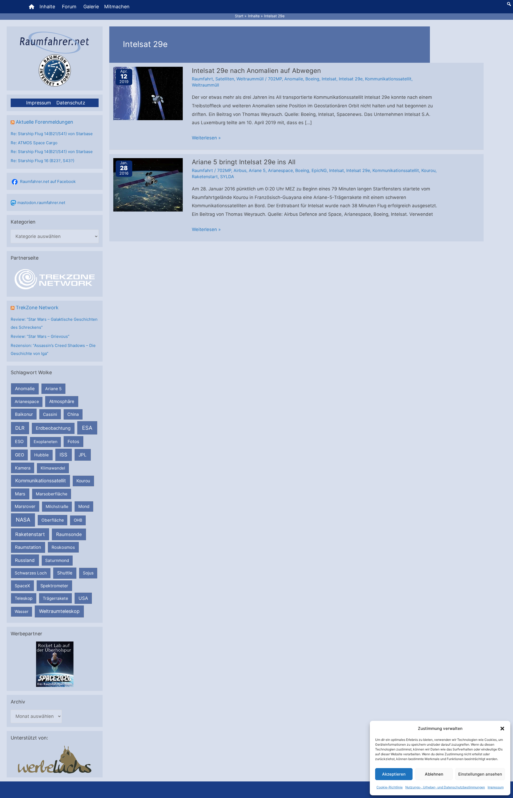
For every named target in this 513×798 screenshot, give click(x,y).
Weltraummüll (250, 78)
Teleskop (24, 598)
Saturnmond (57, 560)
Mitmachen (117, 6)
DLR (20, 428)
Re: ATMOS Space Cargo (34, 142)
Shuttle (64, 573)
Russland (25, 560)
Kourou (83, 480)
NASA (23, 520)
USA (83, 598)
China (73, 414)
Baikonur (24, 414)
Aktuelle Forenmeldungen (44, 122)
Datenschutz (70, 102)
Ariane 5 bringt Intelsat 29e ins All (244, 162)
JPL (83, 454)
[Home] (31, 6)
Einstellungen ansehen (480, 774)
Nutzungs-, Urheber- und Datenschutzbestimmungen (445, 787)
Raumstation (28, 547)
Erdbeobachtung (53, 428)
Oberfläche (52, 520)
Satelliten (224, 78)
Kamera (22, 468)
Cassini (50, 414)
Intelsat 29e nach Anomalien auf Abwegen (256, 71)
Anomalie (25, 388)
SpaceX (22, 585)
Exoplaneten (45, 441)
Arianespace (27, 401)
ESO (19, 441)
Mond (84, 506)
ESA (87, 428)
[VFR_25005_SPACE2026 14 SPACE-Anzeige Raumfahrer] (54, 664)
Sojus (88, 573)
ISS (63, 454)
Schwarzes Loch (31, 573)
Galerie (91, 6)
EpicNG (319, 170)
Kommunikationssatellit (40, 480)
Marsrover (25, 506)
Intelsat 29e (351, 78)
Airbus (240, 170)
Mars (20, 493)
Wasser (22, 611)
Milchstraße (57, 506)
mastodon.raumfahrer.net (41, 202)
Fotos (73, 441)
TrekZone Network (37, 307)
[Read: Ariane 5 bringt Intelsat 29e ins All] (148, 184)
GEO (19, 454)
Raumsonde (69, 534)
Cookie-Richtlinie (389, 787)
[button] (502, 728)
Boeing (312, 78)
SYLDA (227, 176)
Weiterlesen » (206, 138)
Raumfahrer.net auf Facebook (48, 181)
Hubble (41, 454)
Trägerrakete (55, 598)
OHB (78, 520)
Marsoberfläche (51, 493)
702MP (275, 78)
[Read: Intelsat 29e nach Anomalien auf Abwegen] (148, 93)
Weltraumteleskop (59, 611)
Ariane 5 (53, 388)
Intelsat (329, 78)
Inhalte (47, 6)
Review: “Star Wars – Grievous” (40, 336)
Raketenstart (30, 534)
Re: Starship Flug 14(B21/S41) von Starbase (52, 133)
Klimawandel (53, 468)
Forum (69, 6)
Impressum (496, 787)
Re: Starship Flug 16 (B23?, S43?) (42, 160)
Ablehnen (434, 774)
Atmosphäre (61, 401)
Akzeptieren (394, 774)
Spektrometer (54, 585)
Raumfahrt (202, 78)
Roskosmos (63, 547)
